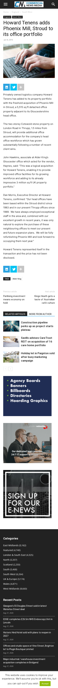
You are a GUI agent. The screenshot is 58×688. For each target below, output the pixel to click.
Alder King (17, 279)
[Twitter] (13, 87)
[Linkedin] (6, 87)
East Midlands (11, 545)
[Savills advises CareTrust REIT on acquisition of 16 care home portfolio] (11, 341)
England (15, 12)
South (6, 569)
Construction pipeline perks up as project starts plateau (37, 326)
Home (6, 12)
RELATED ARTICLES (15, 314)
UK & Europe (10, 579)
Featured (8, 550)
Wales (6, 583)
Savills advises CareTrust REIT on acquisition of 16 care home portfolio (36, 341)
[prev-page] (5, 369)
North (6, 559)
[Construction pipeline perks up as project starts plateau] (11, 326)
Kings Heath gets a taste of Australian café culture (44, 299)
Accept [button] (45, 683)
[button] (5, 4)
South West (27, 12)
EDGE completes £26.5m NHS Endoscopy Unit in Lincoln (28, 621)
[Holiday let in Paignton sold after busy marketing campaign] (11, 357)
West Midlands (11, 588)
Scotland (8, 564)
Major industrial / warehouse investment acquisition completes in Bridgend (24, 661)
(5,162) (14, 545)
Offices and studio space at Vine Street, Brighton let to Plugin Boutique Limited (28, 647)
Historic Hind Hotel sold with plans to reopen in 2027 (27, 634)
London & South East (14, 554)
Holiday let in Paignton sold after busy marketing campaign (38, 357)
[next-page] (10, 369)
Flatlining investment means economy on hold (14, 299)
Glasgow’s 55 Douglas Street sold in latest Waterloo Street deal (25, 608)
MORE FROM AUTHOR (40, 314)
